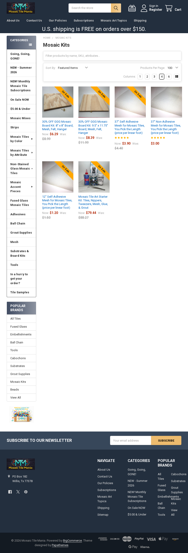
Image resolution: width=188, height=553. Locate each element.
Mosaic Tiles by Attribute (19, 153)
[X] (18, 491)
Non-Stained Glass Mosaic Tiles (20, 168)
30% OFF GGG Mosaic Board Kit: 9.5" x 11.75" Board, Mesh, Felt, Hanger (93, 127)
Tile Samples (19, 292)
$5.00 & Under (20, 109)
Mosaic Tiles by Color (19, 139)
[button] (21, 414)
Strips (14, 127)
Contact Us (34, 20)
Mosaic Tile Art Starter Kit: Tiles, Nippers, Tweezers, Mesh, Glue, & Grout (93, 202)
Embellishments (20, 334)
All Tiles (15, 318)
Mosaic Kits (18, 381)
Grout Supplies (21, 232)
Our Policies (58, 20)
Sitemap (102, 514)
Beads (14, 389)
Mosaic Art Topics (114, 20)
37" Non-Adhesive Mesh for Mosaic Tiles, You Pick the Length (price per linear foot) (166, 127)
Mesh (14, 242)
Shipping (140, 20)
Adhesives (17, 214)
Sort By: (51, 68)
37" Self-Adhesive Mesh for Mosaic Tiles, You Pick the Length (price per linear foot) (130, 127)
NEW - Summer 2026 (21, 70)
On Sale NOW (19, 99)
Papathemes (60, 545)
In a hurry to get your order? (19, 278)
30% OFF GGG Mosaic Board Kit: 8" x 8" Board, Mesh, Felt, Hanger (57, 125)
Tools (14, 265)
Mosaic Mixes (20, 118)
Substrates (17, 366)
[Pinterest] (25, 491)
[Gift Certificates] (133, 8)
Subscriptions (84, 20)
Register (155, 9)
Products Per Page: (152, 68)
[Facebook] (10, 491)
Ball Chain (17, 223)
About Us (13, 20)
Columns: (129, 76)
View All (15, 397)
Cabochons (18, 358)
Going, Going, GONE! (20, 56)
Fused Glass (18, 326)
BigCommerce (72, 540)
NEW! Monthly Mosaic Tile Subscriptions (20, 86)
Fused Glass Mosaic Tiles (19, 203)
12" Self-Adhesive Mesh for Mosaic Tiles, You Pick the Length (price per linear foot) (57, 202)
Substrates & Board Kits (19, 253)
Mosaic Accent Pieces (15, 187)
